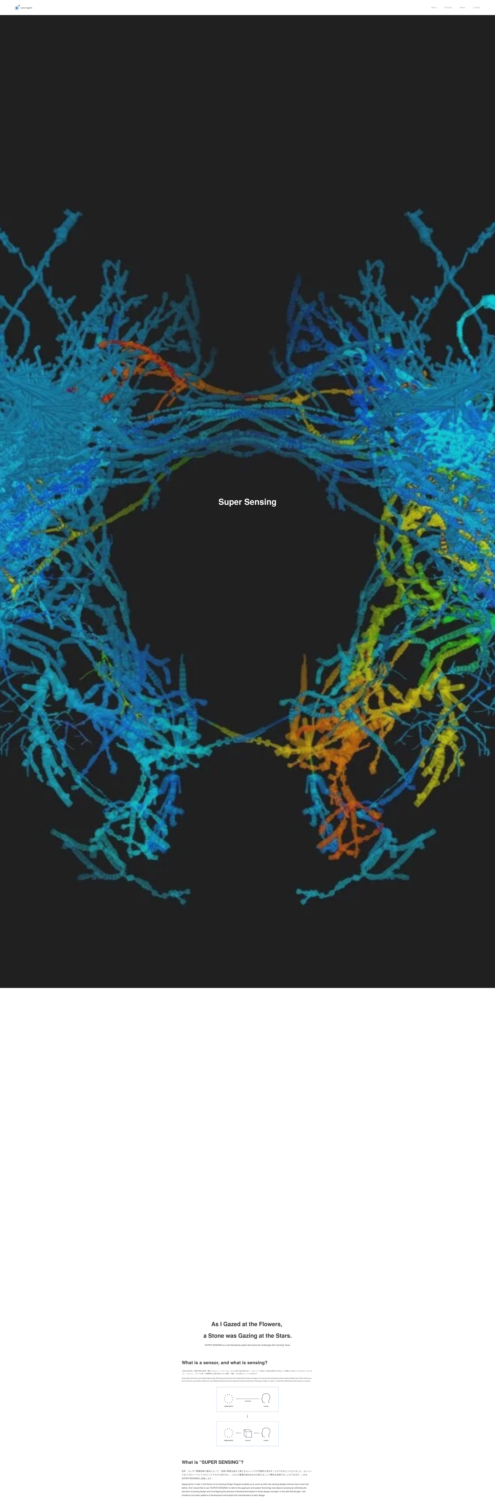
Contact (476, 7)
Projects (448, 7)
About (434, 7)
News (462, 7)
